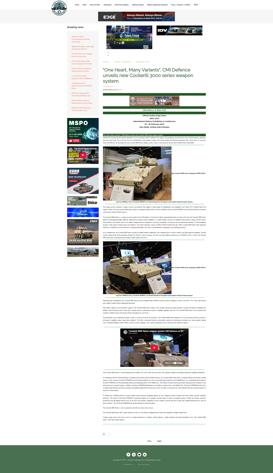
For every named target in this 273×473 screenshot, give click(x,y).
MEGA (196, 5)
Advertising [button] (107, 5)
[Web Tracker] (106, 434)
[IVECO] (179, 30)
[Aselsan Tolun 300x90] (83, 212)
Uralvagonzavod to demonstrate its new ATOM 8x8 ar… (81, 85)
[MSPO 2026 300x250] (83, 131)
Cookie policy (128, 464)
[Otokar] (83, 201)
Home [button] (77, 5)
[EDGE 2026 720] (136, 16)
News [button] (84, 5)
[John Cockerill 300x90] (83, 252)
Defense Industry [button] (138, 5)
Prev (150, 441)
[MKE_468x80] (129, 45)
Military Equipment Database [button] (157, 5)
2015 (120, 90)
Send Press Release (122, 5)
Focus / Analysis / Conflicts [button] (180, 5)
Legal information (144, 464)
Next (159, 441)
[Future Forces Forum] (129, 37)
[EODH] (83, 181)
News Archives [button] (95, 5)
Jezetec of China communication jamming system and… (80, 39)
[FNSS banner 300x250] (83, 232)
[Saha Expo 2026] (129, 29)
